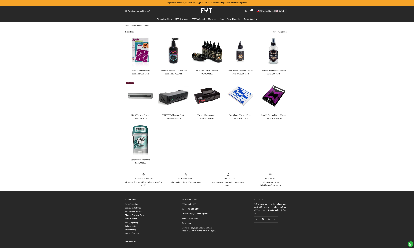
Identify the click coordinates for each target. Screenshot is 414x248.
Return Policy (130, 230)
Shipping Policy (131, 222)
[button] (271, 11)
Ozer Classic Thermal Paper (240, 115)
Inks (222, 19)
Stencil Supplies (233, 19)
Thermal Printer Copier (207, 115)
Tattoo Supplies (250, 19)
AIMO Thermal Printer (140, 115)
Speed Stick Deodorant (140, 160)
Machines (212, 19)
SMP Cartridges (181, 19)
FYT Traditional (198, 19)
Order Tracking (131, 204)
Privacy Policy (131, 219)
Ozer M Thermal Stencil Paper (273, 115)
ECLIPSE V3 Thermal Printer (174, 115)
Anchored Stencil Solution (207, 71)
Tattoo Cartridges (164, 19)
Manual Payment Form (134, 215)
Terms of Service (132, 233)
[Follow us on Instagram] (269, 219)
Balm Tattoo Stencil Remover (274, 71)
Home (127, 26)
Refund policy (130, 226)
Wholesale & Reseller (133, 211)
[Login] (246, 11)
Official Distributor (133, 208)
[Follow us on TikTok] (275, 219)
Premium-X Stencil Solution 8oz (173, 71)
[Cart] (250, 11)
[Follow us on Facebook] (257, 219)
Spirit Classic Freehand (140, 71)
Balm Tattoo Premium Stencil (240, 71)
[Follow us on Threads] (263, 219)
